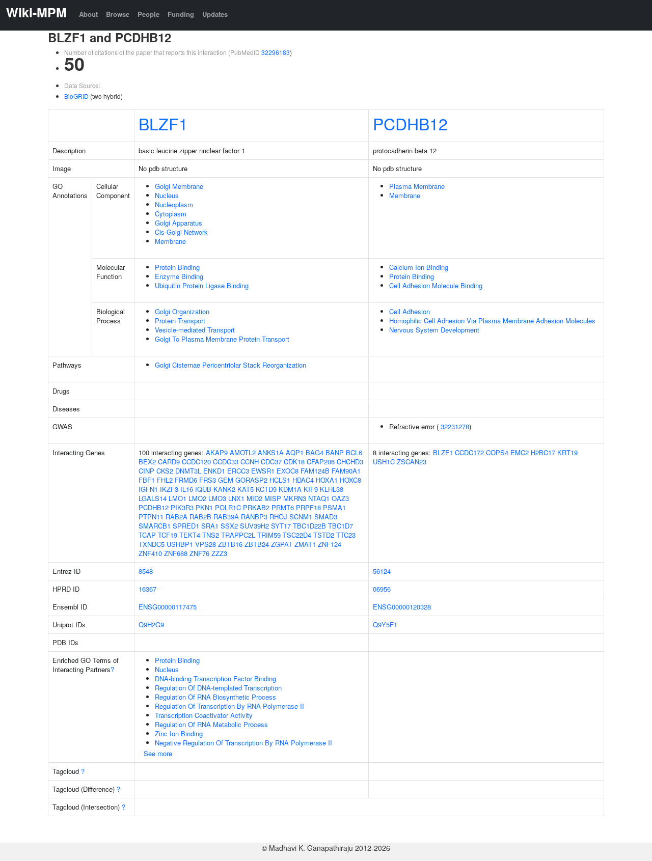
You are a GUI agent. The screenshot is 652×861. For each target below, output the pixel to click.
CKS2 (164, 471)
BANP (334, 452)
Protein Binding (177, 267)
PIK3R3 (182, 507)
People (148, 14)
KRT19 (567, 452)
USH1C (384, 461)
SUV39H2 (254, 526)
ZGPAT (281, 544)
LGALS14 (153, 498)
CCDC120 (196, 461)
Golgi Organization (182, 311)
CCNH (249, 461)
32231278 (455, 426)
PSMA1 (334, 507)
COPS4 (497, 452)
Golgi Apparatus (178, 223)
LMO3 (217, 498)
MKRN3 (294, 498)
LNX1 (236, 498)
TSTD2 (323, 535)
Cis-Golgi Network (181, 232)
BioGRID (76, 96)
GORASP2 (251, 480)
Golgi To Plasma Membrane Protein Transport (222, 339)
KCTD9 (266, 489)
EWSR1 (263, 471)
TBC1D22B (309, 526)
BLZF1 (163, 123)
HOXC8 (350, 480)
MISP (272, 498)
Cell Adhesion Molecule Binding (435, 285)
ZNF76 (199, 553)
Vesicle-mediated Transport (195, 330)
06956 (382, 589)
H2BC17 (543, 452)
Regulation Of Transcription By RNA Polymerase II (229, 706)
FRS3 (207, 480)
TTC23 (346, 535)
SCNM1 (300, 516)
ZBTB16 (230, 544)
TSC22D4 (297, 535)
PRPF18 (308, 507)
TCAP (147, 535)
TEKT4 (189, 535)
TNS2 (210, 535)
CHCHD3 (350, 461)
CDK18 (294, 461)
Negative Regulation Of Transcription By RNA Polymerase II (243, 742)
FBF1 (147, 480)
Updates (215, 14)
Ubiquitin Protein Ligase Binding (202, 285)
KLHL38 (331, 489)
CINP (146, 471)
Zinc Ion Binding (179, 733)
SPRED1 (186, 526)
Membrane (170, 241)
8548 (146, 571)
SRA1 (210, 526)
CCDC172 (469, 452)
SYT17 (281, 526)
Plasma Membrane (417, 186)
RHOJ (278, 516)
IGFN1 (148, 489)
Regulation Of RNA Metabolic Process (211, 724)
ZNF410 (150, 553)
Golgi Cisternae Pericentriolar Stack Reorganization (230, 365)
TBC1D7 (340, 526)
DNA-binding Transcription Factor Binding (215, 678)
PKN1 (204, 507)
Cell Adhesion (409, 311)
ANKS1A (271, 452)
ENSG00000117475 (168, 607)
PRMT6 (282, 507)
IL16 (186, 489)
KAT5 (245, 489)
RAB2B (200, 516)
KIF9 (311, 489)
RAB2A (176, 516)
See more (158, 753)
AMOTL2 (243, 452)
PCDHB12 (410, 123)
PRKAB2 (256, 507)
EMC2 (519, 452)
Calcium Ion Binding (418, 267)
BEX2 (147, 461)
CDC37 (271, 461)
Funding (181, 14)
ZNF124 (329, 544)
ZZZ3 (219, 553)
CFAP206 (321, 461)
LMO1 (177, 498)
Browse (117, 14)
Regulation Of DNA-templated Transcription (218, 687)
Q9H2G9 (151, 624)
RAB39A (226, 516)
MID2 (254, 498)
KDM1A (290, 489)
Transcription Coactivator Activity (204, 715)
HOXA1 (327, 480)
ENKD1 (214, 471)
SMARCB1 (155, 526)
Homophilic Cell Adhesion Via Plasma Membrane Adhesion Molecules (492, 320)
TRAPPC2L (238, 535)
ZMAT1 (305, 544)
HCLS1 (279, 480)
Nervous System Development (434, 330)
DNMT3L (188, 471)
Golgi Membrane (179, 186)
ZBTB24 (256, 544)
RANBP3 (254, 516)
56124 (382, 571)
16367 (147, 589)
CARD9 (169, 461)
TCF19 (167, 535)
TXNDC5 (152, 544)
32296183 (275, 52)
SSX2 (229, 526)
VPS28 (205, 544)
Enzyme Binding (179, 276)
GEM (225, 480)
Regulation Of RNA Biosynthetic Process (215, 697)
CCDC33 (225, 461)
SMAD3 (325, 516)
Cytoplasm (170, 213)
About (88, 14)
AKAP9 (217, 452)
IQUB (203, 489)
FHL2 (165, 480)
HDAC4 (303, 480)
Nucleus (167, 195)
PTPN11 (151, 516)
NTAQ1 (319, 498)
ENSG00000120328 (402, 607)
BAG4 (314, 452)
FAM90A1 (346, 471)
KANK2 (224, 489)
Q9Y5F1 (385, 624)
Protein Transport (180, 320)
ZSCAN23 (411, 461)
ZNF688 (175, 553)
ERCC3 (238, 471)
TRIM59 (269, 535)
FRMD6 (186, 480)
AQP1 (295, 452)
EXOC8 (287, 471)
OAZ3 (340, 498)
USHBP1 (180, 544)
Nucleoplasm (174, 204)
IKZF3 (169, 489)
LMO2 (197, 498)
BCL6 (354, 452)
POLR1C (228, 507)
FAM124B (315, 471)
